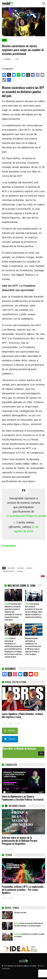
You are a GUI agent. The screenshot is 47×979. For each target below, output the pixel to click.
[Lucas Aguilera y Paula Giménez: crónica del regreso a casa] (23, 698)
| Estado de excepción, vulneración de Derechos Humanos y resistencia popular (28, 924)
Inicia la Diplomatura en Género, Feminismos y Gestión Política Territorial (22, 797)
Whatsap (11, 731)
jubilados (29, 568)
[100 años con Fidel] (7, 915)
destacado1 (11, 568)
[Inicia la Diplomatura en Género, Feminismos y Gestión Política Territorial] (23, 780)
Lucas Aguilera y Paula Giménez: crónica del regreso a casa (22, 715)
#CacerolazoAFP (17, 515)
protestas (20, 571)
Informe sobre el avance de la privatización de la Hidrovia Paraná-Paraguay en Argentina (20, 840)
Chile (4, 40)
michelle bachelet (8, 571)
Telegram (11, 739)
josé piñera (20, 568)
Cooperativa (9, 545)
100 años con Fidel (20, 912)
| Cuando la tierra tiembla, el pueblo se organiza (29, 935)
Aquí (41, 753)
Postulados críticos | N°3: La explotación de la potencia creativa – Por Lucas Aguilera (22, 889)
